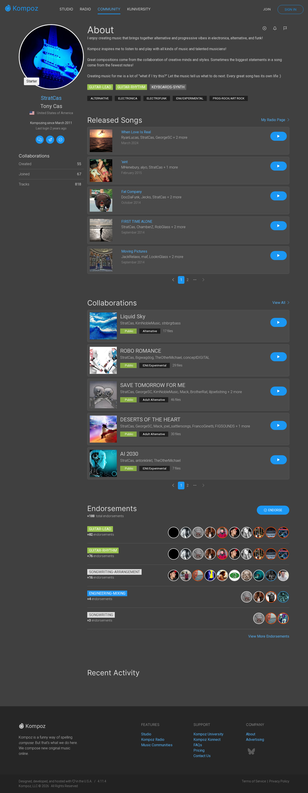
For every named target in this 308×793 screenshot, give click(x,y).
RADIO (85, 9)
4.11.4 (102, 781)
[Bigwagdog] (198, 532)
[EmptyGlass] (283, 575)
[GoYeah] (271, 532)
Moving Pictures (134, 251)
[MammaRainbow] (246, 532)
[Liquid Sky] (103, 326)
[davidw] (234, 575)
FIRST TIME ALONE (136, 221)
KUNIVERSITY (139, 9)
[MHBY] (283, 532)
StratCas (51, 98)
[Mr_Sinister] (271, 575)
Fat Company (131, 192)
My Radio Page (274, 120)
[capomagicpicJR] (246, 575)
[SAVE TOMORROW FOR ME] (103, 394)
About (250, 734)
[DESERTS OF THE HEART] (103, 429)
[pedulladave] (198, 575)
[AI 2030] (103, 463)
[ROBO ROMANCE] (103, 360)
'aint (124, 162)
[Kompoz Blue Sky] (251, 753)
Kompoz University (208, 734)
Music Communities (156, 745)
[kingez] (222, 575)
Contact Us (202, 756)
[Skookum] (283, 596)
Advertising (255, 739)
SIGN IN (291, 9)
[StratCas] (51, 56)
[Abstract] (210, 575)
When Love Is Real (136, 132)
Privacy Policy (279, 781)
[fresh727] (258, 575)
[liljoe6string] (283, 618)
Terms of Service (254, 781)
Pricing (199, 750)
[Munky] (234, 532)
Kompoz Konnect (207, 739)
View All (279, 302)
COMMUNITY (109, 9)
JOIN (267, 9)
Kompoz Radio (152, 739)
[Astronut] (173, 532)
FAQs (197, 745)
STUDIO (66, 9)
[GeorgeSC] (258, 532)
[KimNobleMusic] (185, 575)
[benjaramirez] (185, 532)
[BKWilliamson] (222, 532)
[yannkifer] (271, 596)
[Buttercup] (210, 532)
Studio (146, 734)
